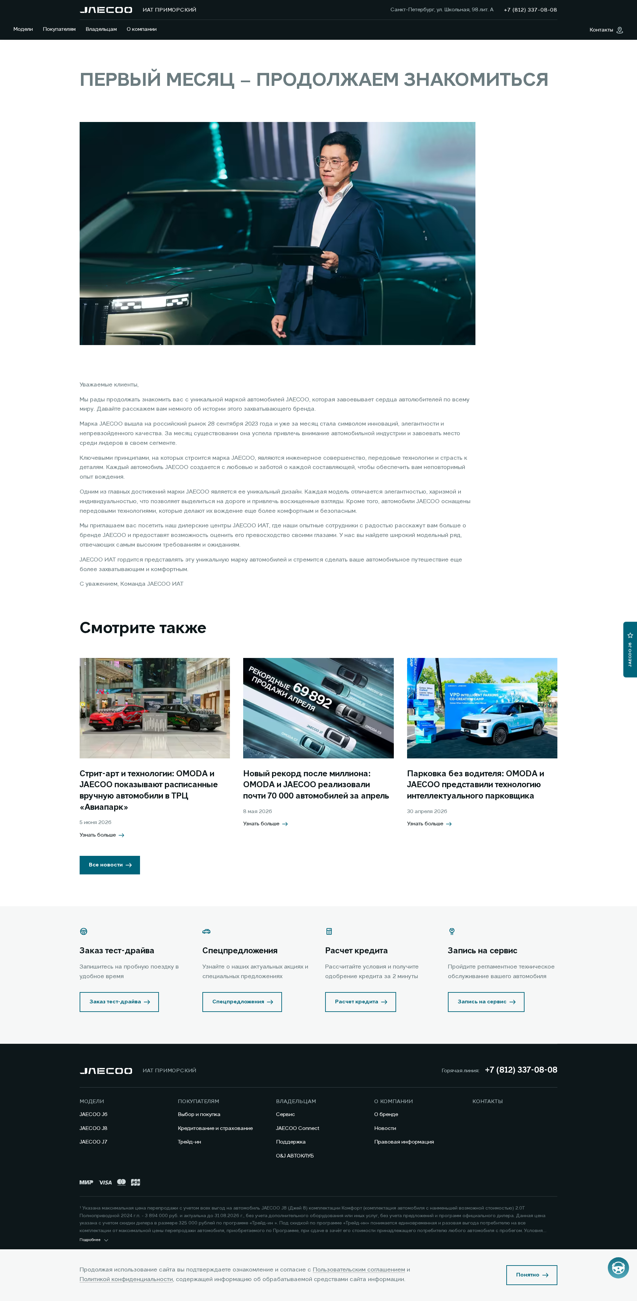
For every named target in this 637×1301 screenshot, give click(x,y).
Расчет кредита (356, 1002)
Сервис (285, 1114)
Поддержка (291, 1142)
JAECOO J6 (93, 1114)
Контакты (487, 1101)
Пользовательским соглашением (359, 1270)
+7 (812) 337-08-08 (521, 1071)
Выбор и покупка (199, 1114)
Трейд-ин (189, 1142)
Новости (385, 1128)
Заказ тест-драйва (115, 1002)
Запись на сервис (482, 1002)
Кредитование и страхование (215, 1128)
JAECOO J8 (93, 1128)
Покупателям (59, 29)
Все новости (106, 865)
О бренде (386, 1114)
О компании (142, 29)
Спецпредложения (238, 1002)
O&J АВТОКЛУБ (295, 1156)
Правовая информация (404, 1142)
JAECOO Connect (297, 1128)
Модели (23, 29)
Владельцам (101, 29)
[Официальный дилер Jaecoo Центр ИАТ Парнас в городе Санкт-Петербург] (106, 10)
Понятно (527, 1275)
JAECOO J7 (93, 1142)
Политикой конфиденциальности (126, 1279)
